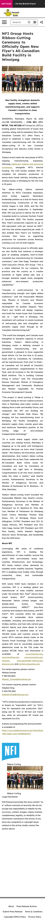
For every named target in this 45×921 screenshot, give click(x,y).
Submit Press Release (12, 911)
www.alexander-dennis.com (30, 660)
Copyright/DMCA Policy (15, 917)
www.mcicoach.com (33, 657)
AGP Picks (6, 4)
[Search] (29, 22)
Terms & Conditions (33, 911)
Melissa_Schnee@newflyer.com (16, 679)
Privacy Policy (34, 917)
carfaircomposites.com (29, 664)
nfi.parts (5, 660)
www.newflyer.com (10, 657)
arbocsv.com (8, 664)
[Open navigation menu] (4, 22)
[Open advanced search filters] (35, 22)
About (11, 906)
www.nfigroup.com (34, 654)
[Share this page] (41, 22)
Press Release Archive (26, 906)
